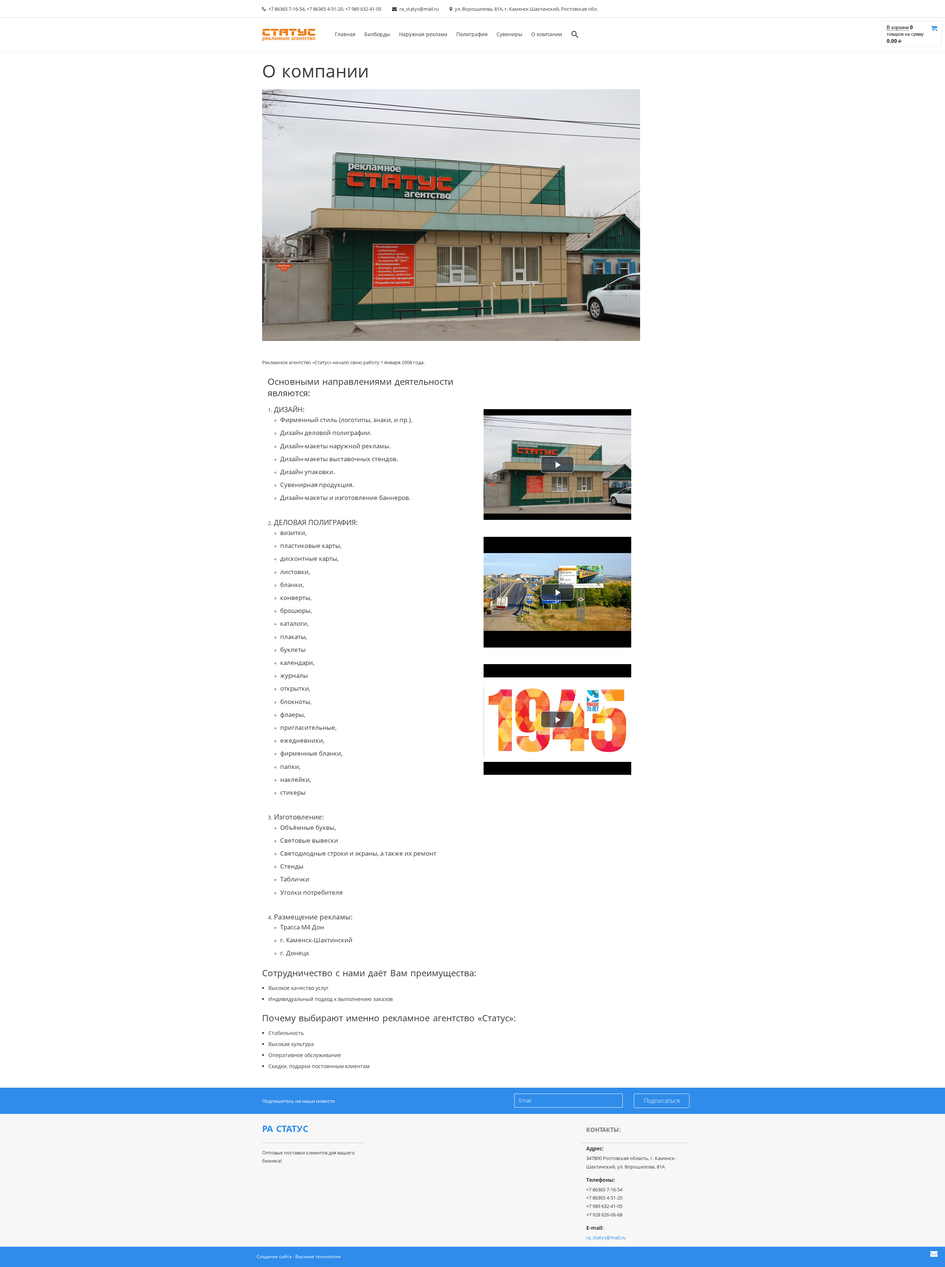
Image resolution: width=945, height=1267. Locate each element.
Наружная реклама (423, 34)
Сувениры (509, 34)
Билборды (377, 34)
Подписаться (662, 1101)
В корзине (898, 27)
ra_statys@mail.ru (419, 9)
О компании (546, 34)
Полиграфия (472, 34)
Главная (345, 34)
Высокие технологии (318, 1256)
